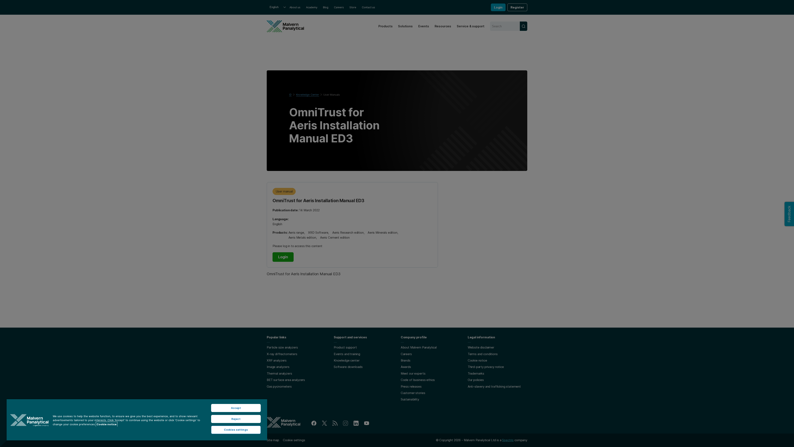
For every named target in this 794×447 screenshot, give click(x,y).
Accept (236, 408)
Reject (235, 419)
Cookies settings (236, 429)
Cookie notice (107, 424)
